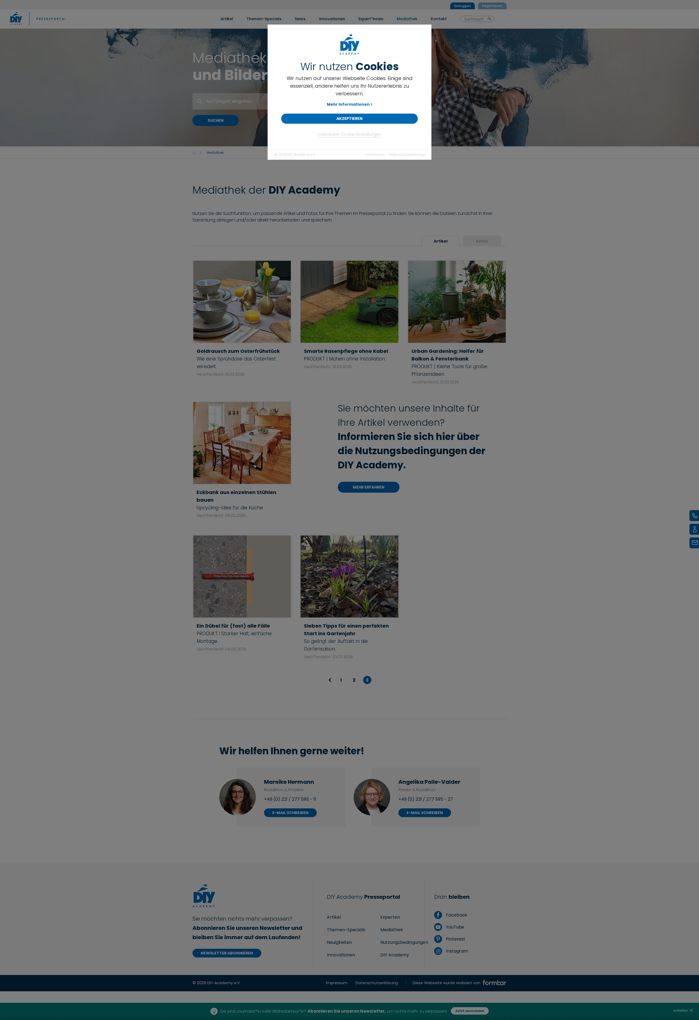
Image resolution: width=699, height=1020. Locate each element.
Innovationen (341, 955)
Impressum (374, 154)
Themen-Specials (346, 930)
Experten (390, 917)
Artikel (441, 241)
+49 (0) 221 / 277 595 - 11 (290, 799)
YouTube (454, 927)
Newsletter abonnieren (227, 953)
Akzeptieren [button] (349, 118)
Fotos (482, 241)
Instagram (456, 951)
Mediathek (391, 930)
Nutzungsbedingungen (404, 942)
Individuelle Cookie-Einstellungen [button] (349, 134)
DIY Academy (394, 955)
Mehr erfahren (368, 487)
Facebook (456, 915)
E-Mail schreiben (290, 812)
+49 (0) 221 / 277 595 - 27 (425, 799)
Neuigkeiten (339, 942)
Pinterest (455, 939)
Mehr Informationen (348, 104)
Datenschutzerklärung (407, 154)
